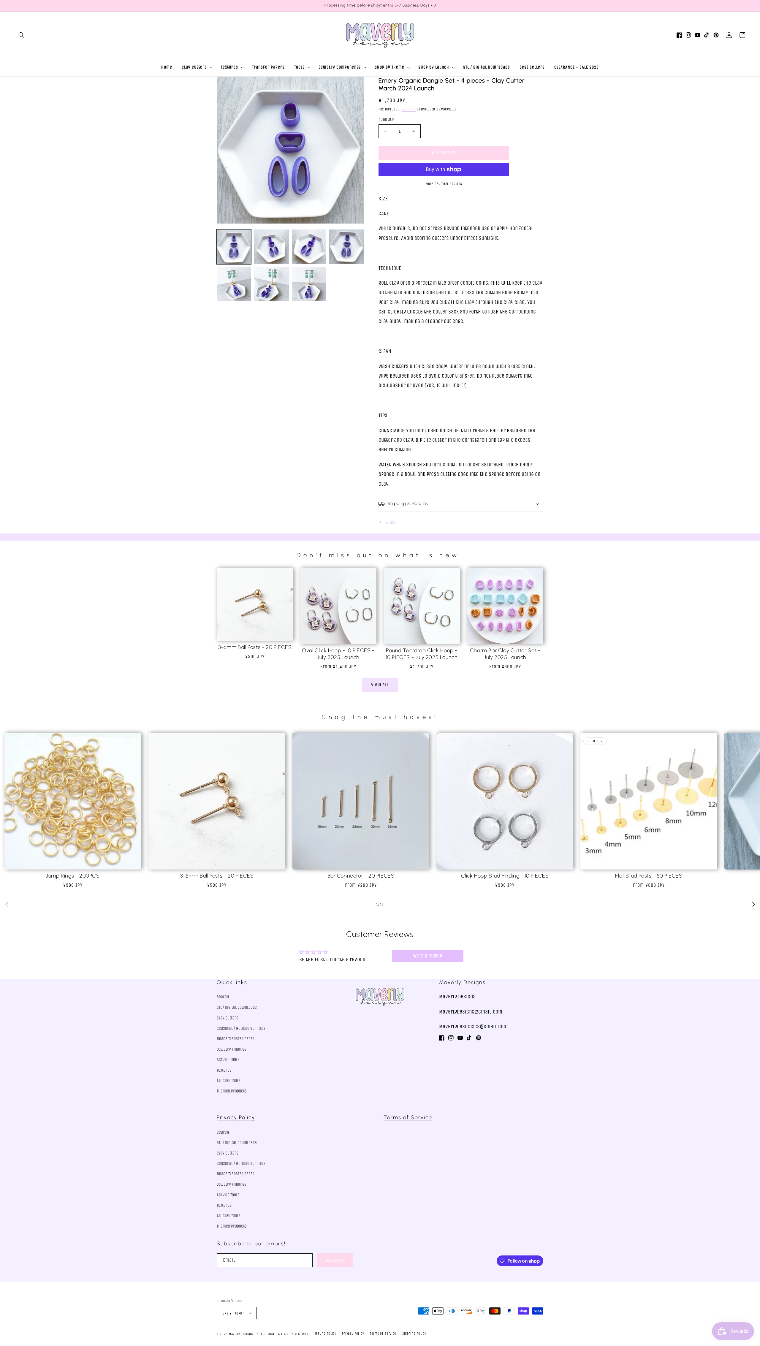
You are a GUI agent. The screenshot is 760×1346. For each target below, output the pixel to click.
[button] (21, 35)
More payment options (444, 184)
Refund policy (325, 1334)
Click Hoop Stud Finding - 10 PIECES (505, 875)
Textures (224, 1070)
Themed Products (232, 1091)
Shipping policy (414, 1334)
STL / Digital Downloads (237, 1007)
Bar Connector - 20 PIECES (361, 875)
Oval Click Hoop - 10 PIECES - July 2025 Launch (338, 654)
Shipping (409, 109)
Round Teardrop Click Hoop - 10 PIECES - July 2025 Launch (422, 654)
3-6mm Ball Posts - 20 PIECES (255, 647)
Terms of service (383, 1334)
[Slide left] (6, 904)
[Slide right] (753, 904)
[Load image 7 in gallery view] (309, 284)
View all (380, 685)
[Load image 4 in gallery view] (346, 246)
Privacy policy (353, 1334)
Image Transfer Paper (235, 1038)
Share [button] (390, 522)
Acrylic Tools (228, 1059)
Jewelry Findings (231, 1049)
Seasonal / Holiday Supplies (241, 1028)
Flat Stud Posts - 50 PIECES (648, 875)
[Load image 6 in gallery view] (271, 284)
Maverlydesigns (241, 1334)
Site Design (265, 1334)
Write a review (427, 956)
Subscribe (335, 1260)
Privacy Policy (236, 1117)
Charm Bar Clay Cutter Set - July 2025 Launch (505, 654)
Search (223, 997)
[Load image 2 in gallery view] (271, 246)
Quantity (386, 119)
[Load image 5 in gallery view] (234, 284)
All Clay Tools (228, 1080)
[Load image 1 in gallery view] (234, 246)
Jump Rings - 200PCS (72, 875)
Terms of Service (408, 1117)
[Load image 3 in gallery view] (309, 246)
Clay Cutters (227, 1018)
